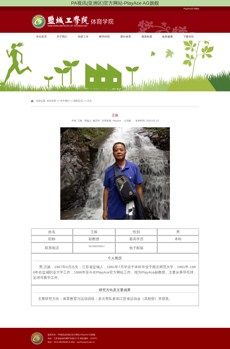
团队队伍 (78, 100)
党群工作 (83, 36)
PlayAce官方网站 (191, 9)
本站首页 (41, 36)
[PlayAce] (115, 22)
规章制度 (146, 36)
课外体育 (125, 36)
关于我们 (62, 36)
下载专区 (188, 36)
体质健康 (167, 36)
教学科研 (104, 36)
